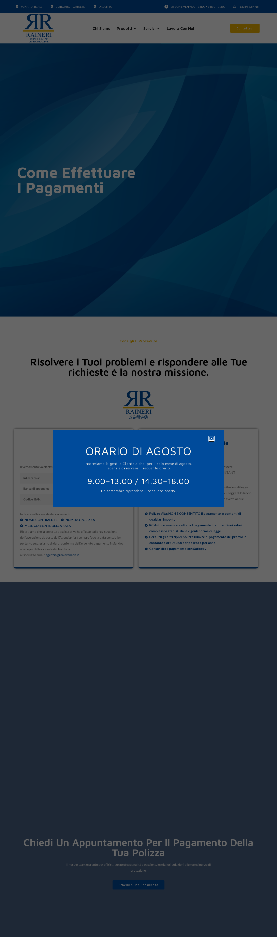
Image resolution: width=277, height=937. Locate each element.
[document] (138, 468)
